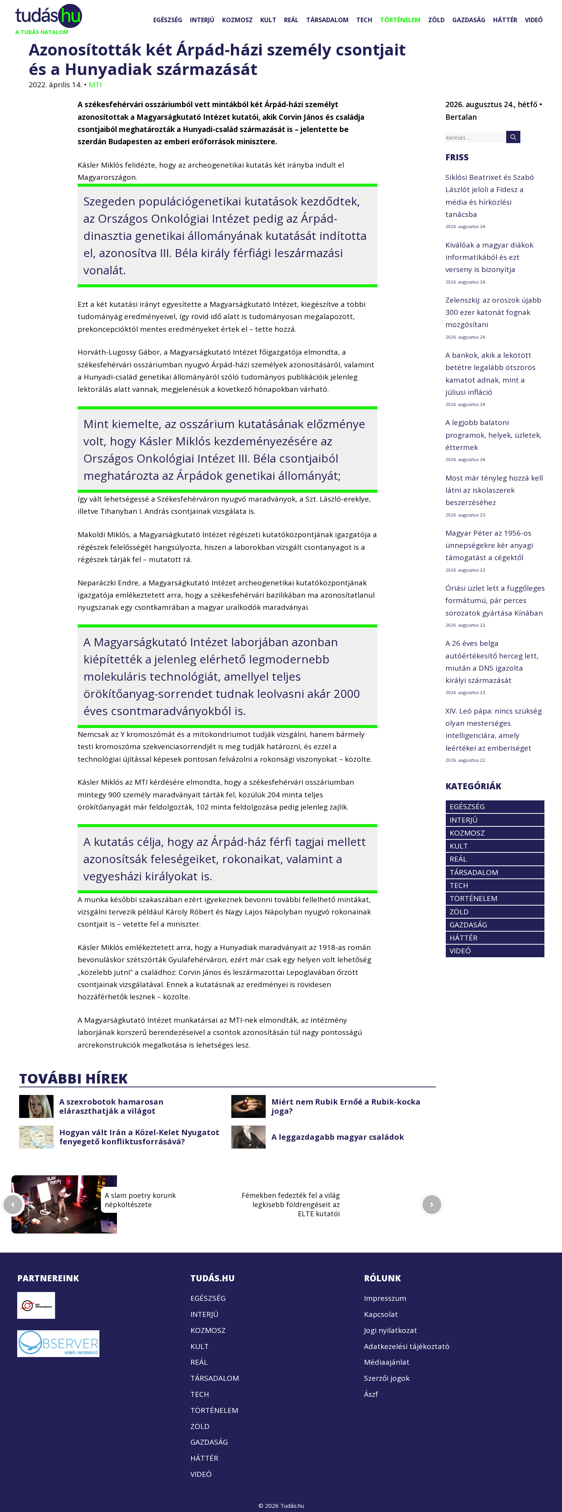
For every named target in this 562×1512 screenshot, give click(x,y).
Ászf (371, 1394)
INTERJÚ (202, 20)
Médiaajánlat (386, 1362)
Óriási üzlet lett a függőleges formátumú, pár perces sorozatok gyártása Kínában (495, 600)
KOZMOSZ (237, 20)
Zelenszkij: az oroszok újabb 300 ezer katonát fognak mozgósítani (493, 312)
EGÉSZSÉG (167, 20)
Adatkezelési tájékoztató (407, 1346)
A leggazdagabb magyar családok (337, 1137)
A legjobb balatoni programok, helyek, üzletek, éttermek (493, 434)
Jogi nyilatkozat (390, 1330)
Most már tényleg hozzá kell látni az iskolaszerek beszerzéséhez (494, 490)
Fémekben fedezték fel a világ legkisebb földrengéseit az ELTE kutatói (291, 1204)
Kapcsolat (381, 1314)
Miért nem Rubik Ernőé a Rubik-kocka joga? (346, 1106)
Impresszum (385, 1298)
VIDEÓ (534, 20)
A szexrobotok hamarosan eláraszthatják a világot (111, 1106)
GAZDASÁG (469, 20)
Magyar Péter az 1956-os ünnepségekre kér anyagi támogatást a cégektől (489, 545)
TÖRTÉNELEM (400, 20)
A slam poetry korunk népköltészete (140, 1200)
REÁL (291, 20)
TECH (364, 20)
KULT (268, 20)
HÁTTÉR (505, 20)
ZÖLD (436, 20)
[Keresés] (513, 137)
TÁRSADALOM (327, 20)
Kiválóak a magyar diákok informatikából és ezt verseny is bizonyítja (489, 257)
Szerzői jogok (386, 1378)
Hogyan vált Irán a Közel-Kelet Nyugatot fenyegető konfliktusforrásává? (139, 1137)
